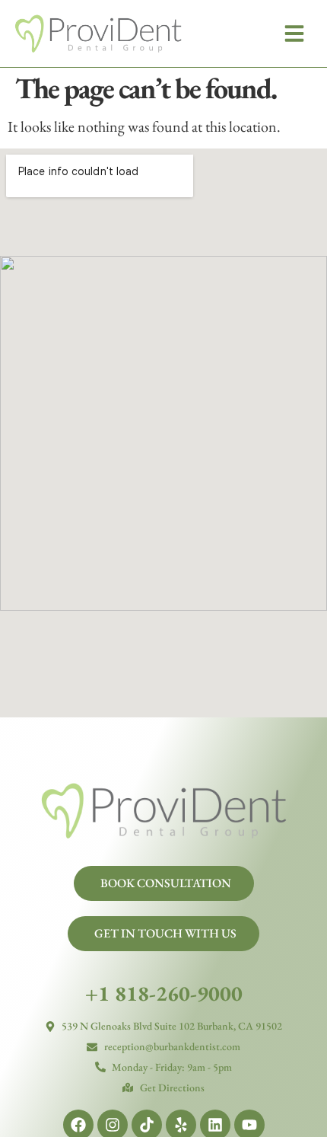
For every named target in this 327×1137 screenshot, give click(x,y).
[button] (294, 34)
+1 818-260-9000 (164, 993)
